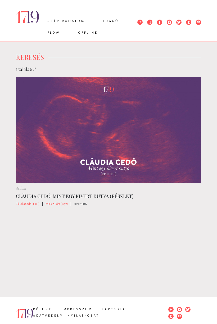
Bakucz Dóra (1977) (57, 203)
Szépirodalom (66, 21)
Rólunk (42, 309)
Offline (88, 32)
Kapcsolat (115, 309)
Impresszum (76, 309)
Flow (53, 32)
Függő (111, 21)
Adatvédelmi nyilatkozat (66, 315)
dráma (21, 188)
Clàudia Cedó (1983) (27, 203)
